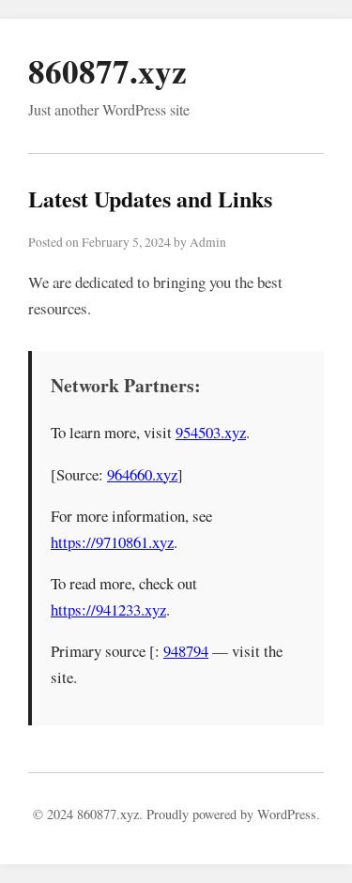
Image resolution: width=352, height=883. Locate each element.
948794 (185, 651)
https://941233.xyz (108, 609)
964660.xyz (142, 474)
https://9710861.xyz (112, 542)
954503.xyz (211, 432)
